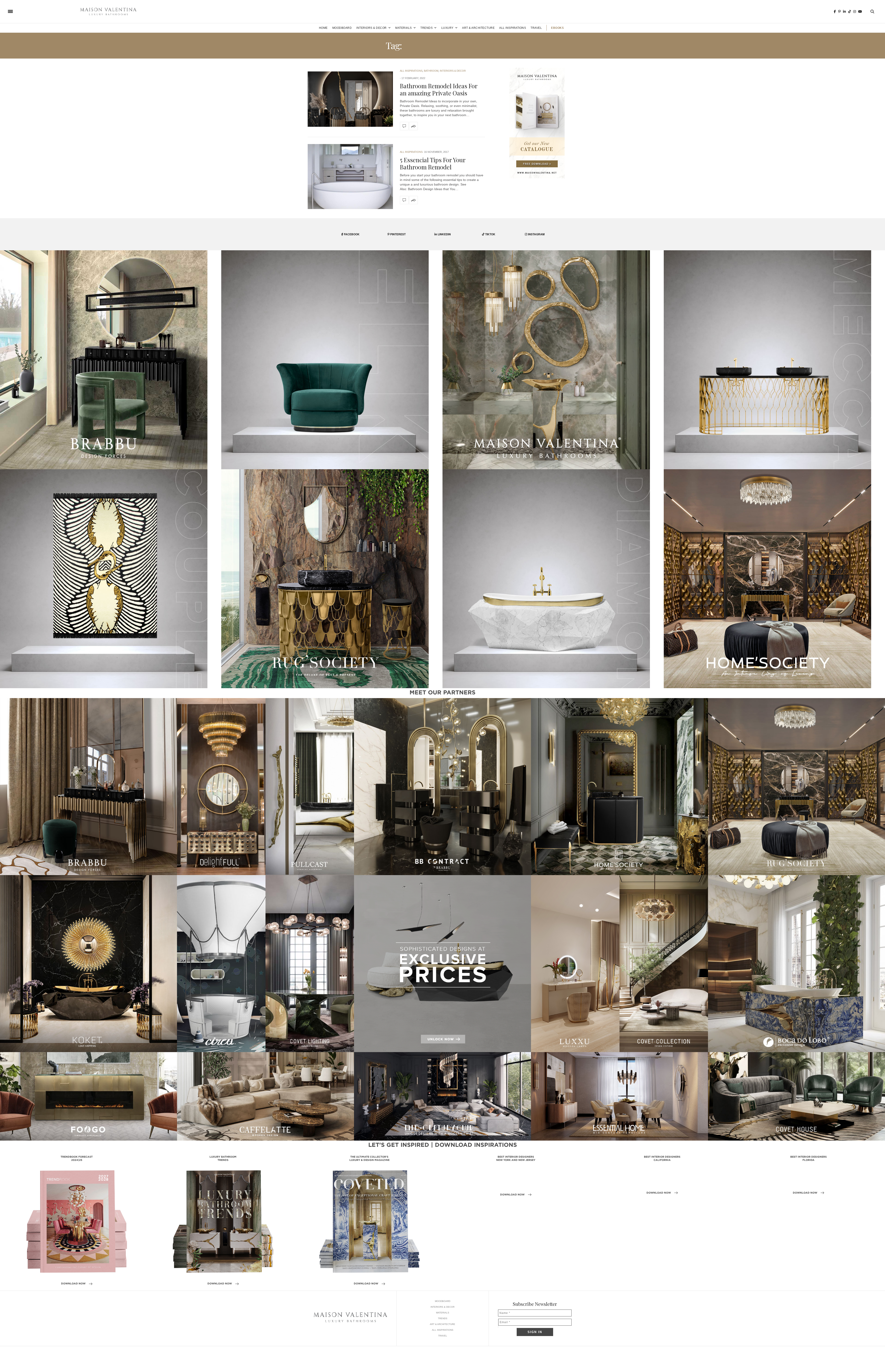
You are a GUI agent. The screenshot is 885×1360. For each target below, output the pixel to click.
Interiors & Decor (371, 28)
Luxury (447, 28)
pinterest (397, 234)
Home (323, 28)
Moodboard (342, 28)
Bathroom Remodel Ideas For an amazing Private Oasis (438, 89)
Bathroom (431, 70)
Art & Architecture (478, 28)
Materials (403, 28)
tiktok (489, 234)
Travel (536, 28)
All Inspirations (512, 28)
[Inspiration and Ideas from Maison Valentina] (108, 11)
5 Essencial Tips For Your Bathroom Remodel (432, 163)
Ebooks (557, 28)
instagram (536, 234)
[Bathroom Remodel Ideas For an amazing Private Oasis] (350, 99)
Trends (426, 28)
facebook (351, 234)
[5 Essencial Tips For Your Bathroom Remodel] (350, 176)
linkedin (444, 234)
